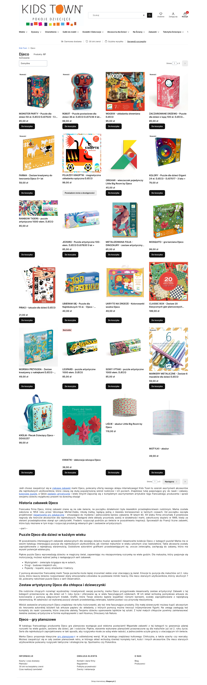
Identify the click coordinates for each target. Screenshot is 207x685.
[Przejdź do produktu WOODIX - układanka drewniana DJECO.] (125, 91)
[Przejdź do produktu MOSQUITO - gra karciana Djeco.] (168, 219)
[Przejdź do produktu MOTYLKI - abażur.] (168, 420)
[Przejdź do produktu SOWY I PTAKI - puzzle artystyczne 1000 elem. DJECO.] (125, 347)
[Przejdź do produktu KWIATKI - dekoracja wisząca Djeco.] (81, 425)
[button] (149, 15)
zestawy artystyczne (58, 493)
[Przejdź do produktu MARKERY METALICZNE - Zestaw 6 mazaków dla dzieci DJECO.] (168, 349)
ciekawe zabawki (61, 488)
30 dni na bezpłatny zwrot (31, 666)
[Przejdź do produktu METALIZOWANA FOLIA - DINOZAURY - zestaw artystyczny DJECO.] (125, 219)
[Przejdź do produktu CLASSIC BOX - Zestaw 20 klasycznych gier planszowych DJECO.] (168, 281)
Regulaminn (82, 663)
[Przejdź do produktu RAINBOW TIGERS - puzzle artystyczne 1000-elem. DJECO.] (38, 208)
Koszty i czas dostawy (29, 661)
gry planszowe (65, 636)
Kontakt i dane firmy (86, 661)
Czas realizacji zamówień (30, 669)
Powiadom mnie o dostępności (79, 193)
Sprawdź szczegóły (136, 41)
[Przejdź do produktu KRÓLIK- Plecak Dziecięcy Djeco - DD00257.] (38, 413)
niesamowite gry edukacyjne (48, 514)
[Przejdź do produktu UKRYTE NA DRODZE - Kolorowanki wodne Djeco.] (125, 281)
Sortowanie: (24, 58)
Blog (137, 661)
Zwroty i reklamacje (86, 669)
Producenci (140, 663)
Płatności (23, 663)
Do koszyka (27, 126)
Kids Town (23, 48)
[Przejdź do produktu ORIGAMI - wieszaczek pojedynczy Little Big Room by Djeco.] (125, 156)
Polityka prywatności (86, 666)
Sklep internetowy (102, 681)
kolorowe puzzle (28, 493)
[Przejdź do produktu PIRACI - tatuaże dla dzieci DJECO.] (38, 283)
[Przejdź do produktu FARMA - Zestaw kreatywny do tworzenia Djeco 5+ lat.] (38, 153)
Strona (169, 63)
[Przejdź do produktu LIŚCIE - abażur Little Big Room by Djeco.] (125, 407)
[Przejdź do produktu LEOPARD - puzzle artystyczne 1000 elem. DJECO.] (81, 347)
